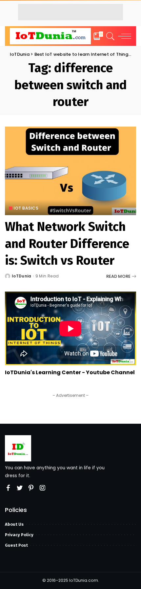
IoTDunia (21, 276)
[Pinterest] (31, 488)
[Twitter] (19, 488)
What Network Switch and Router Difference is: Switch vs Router (67, 243)
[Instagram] (42, 488)
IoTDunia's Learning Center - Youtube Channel (70, 372)
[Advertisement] (70, 12)
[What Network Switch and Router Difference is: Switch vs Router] (70, 171)
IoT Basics (26, 208)
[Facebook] (8, 488)
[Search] (109, 36)
